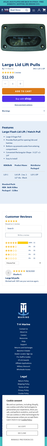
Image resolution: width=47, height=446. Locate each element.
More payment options (23, 105)
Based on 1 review (12, 224)
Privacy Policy (23, 390)
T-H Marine (9, 68)
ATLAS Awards (23, 360)
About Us (23, 332)
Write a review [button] (23, 235)
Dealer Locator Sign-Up (24, 354)
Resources (24, 338)
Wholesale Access (23, 369)
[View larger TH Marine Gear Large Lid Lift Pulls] (23, 37)
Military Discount (23, 366)
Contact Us (23, 329)
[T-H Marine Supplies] (4, 10)
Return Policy (23, 381)
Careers (24, 335)
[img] (19, 271)
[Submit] (27, 10)
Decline (22, 433)
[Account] (38, 10)
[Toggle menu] (34, 10)
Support (23, 344)
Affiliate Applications (23, 363)
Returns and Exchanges (23, 347)
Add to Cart (23, 91)
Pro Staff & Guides (24, 357)
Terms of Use (24, 387)
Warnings (6, 111)
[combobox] (19, 10)
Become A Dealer (23, 351)
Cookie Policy (26, 419)
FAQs (23, 341)
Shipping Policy (24, 384)
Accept (22, 426)
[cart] (44, 10)
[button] (8, 72)
